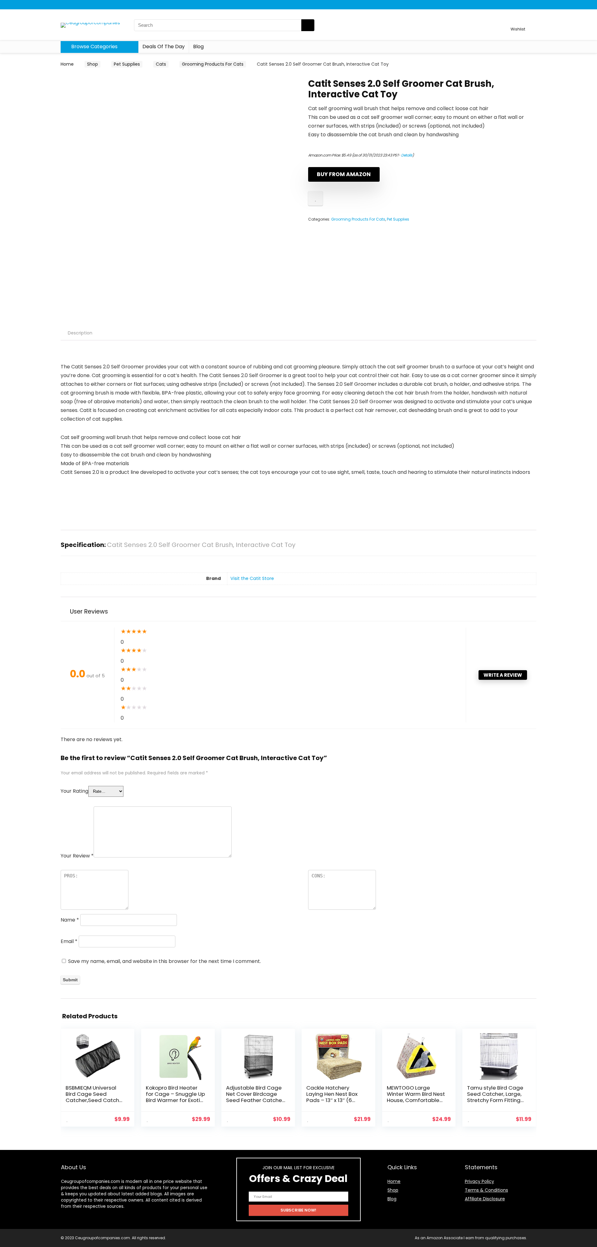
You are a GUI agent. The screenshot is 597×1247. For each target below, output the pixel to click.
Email (69, 941)
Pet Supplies (127, 64)
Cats (161, 64)
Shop (92, 64)
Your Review (77, 855)
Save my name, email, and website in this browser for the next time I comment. (164, 961)
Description (80, 333)
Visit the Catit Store (252, 578)
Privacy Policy (479, 1181)
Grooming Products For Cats (212, 64)
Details (406, 155)
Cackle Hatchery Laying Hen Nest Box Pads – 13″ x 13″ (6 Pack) (332, 1097)
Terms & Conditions (486, 1190)
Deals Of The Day (163, 46)
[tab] (80, 332)
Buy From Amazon (344, 174)
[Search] (307, 25)
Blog (198, 46)
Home (67, 64)
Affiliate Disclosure (485, 1199)
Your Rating (74, 791)
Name (70, 919)
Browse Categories (94, 46)
